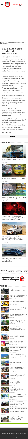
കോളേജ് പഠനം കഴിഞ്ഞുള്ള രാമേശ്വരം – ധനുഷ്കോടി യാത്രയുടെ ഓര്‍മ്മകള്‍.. (16, 418)
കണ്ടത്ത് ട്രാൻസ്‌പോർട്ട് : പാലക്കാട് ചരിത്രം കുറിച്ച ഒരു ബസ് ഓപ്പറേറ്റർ (14, 198)
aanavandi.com (7, 66)
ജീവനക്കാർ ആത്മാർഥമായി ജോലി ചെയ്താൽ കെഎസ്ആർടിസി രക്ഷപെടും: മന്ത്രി (17, 375)
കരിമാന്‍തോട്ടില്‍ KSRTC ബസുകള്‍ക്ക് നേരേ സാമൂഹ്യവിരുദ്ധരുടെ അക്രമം (18, 396)
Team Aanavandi (11, 433)
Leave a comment (16, 56)
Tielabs (24, 433)
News (6, 42)
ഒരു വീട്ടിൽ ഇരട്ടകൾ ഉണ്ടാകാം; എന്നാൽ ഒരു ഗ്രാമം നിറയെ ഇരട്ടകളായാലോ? (16, 389)
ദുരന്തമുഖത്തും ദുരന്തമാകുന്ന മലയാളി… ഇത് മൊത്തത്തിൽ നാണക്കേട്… (16, 369)
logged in (16, 271)
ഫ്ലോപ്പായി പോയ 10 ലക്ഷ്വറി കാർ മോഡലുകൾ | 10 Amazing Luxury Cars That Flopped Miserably (14, 260)
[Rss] (14, 435)
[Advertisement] (14, 26)
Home (2, 42)
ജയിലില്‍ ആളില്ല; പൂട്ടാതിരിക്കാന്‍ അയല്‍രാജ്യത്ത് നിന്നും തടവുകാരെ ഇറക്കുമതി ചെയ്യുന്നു (18, 349)
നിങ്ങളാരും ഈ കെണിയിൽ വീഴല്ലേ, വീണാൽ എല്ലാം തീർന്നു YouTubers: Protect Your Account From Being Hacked (14, 218)
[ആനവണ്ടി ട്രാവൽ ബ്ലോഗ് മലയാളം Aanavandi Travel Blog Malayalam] (14, 4)
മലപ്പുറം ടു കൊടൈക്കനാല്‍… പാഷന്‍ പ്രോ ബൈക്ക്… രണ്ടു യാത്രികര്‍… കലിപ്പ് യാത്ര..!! (16, 403)
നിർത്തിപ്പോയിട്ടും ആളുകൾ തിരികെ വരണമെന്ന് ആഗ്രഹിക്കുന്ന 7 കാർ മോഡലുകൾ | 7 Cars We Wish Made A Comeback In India (12, 239)
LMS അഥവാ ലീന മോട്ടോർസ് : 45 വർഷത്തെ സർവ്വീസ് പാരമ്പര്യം (14, 179)
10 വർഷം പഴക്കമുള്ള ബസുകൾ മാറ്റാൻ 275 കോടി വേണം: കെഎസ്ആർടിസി (16, 382)
